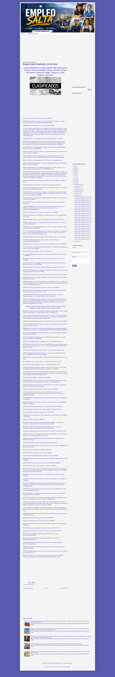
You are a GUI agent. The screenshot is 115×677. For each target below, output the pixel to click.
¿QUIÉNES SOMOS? (33, 33)
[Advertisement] (45, 48)
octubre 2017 (78, 188)
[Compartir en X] (31, 582)
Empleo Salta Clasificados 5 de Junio (83, 231)
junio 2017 (77, 195)
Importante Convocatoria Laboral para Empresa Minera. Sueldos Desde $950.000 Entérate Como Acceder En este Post (56, 643)
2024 (75, 170)
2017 (75, 182)
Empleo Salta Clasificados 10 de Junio (83, 222)
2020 (75, 177)
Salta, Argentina (30, 584)
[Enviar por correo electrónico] (28, 582)
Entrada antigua (63, 588)
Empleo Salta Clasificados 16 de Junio (83, 211)
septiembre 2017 (78, 190)
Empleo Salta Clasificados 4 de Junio (83, 233)
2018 (75, 181)
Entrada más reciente (28, 588)
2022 (75, 173)
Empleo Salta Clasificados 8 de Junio (83, 226)
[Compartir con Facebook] (33, 582)
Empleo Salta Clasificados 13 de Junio (83, 217)
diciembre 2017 (78, 184)
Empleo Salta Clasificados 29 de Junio (83, 197)
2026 (75, 166)
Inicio (46, 588)
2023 (75, 171)
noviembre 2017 (78, 186)
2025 (75, 168)
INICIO (23, 33)
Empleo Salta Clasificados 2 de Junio (83, 237)
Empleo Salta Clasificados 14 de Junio (83, 215)
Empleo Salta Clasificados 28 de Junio (83, 198)
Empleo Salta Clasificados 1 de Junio (83, 239)
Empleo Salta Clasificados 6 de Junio (83, 229)
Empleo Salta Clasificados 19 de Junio (83, 208)
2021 (75, 175)
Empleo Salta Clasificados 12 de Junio (83, 219)
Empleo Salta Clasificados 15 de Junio (83, 213)
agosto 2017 (77, 191)
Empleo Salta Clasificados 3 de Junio (83, 235)
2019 (75, 179)
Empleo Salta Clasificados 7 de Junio (83, 228)
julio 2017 (77, 193)
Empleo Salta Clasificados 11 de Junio (83, 220)
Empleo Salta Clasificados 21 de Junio (83, 206)
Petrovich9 (55, 666)
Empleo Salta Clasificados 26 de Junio (83, 202)
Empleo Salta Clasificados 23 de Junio (83, 204)
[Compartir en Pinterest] (34, 582)
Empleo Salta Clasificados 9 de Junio (83, 224)
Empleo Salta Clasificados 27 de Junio (83, 200)
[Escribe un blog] (30, 582)
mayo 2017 (77, 241)
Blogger (68, 666)
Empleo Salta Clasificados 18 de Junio (83, 209)
